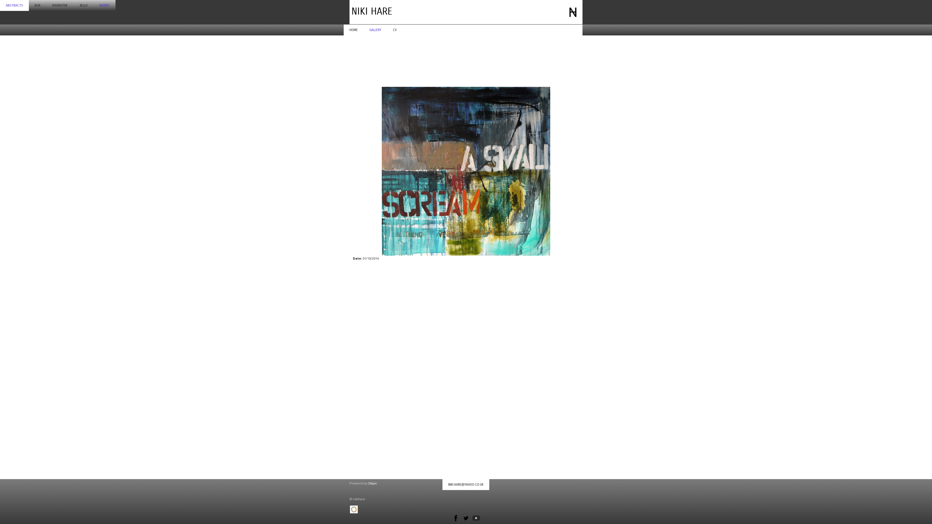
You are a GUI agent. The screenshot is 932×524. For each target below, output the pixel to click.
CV (395, 30)
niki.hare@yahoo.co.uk (465, 485)
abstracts (14, 5)
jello (83, 5)
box (38, 5)
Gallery (375, 30)
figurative (60, 5)
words (104, 5)
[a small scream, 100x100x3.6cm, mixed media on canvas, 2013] (466, 171)
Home (354, 30)
